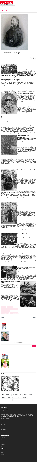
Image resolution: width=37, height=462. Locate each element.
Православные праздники (6, 311)
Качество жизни (3, 429)
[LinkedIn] (35, 58)
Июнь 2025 (30, 394)
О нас (1, 439)
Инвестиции (3, 424)
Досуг (1, 431)
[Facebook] (31, 58)
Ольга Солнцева (24, 397)
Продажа (3, 397)
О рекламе (2, 442)
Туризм (2, 432)
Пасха (3, 394)
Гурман (2, 426)
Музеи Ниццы (8, 394)
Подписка (2, 446)
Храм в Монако (10, 306)
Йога (20, 394)
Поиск (34, 346)
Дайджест (2, 450)
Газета (2, 452)
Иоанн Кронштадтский (14, 313)
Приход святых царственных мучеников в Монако (9, 308)
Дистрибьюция (3, 444)
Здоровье (2, 422)
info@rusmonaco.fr (6, 410)
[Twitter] (33, 58)
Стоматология (15, 394)
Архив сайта (3, 454)
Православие (4, 306)
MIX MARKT (9, 397)
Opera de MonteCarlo (16, 397)
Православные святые (5, 313)
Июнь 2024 (25, 394)
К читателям (3, 437)
